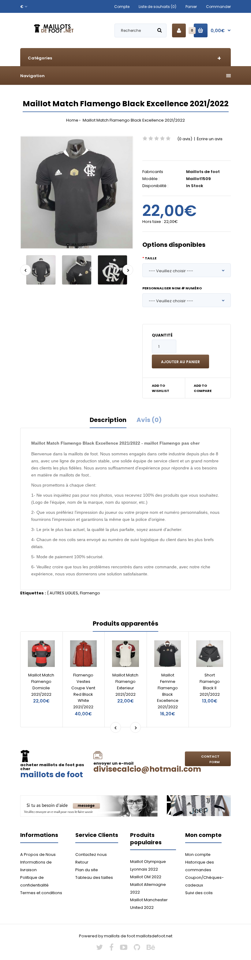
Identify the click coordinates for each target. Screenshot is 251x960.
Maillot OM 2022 (145, 877)
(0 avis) (184, 139)
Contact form (210, 759)
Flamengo (90, 593)
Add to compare (203, 388)
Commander (218, 6)
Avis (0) (149, 420)
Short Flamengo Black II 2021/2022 (210, 684)
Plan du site (86, 870)
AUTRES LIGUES (64, 593)
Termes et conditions (41, 893)
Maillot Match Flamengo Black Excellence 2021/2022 (133, 120)
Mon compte (198, 854)
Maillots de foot (203, 172)
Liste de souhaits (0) (157, 6)
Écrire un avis (210, 139)
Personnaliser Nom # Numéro (172, 288)
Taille (150, 258)
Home (72, 120)
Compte (121, 6)
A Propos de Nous (38, 854)
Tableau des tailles (94, 877)
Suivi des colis (199, 893)
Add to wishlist (160, 388)
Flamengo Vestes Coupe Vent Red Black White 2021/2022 (83, 691)
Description (108, 420)
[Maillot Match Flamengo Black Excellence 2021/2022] (77, 192)
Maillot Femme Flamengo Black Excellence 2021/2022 (167, 691)
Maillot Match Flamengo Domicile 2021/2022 (41, 684)
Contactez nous (91, 854)
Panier (191, 6)
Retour (81, 862)
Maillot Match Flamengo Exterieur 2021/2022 (125, 684)
